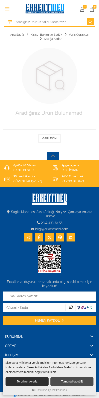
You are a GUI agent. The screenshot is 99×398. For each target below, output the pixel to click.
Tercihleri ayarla (27, 381)
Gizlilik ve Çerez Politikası (51, 390)
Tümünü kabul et (72, 381)
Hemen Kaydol (47, 320)
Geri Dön (49, 138)
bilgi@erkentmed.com (51, 229)
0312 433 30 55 (52, 222)
